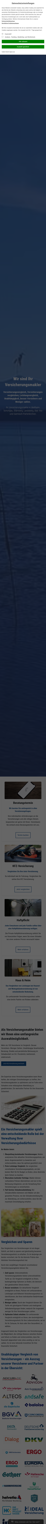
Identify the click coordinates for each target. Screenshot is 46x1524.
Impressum (12, 51)
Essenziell (7, 34)
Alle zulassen (23, 41)
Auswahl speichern (23, 47)
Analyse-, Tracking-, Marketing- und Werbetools (19, 37)
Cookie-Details (5, 51)
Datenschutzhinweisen (8, 21)
